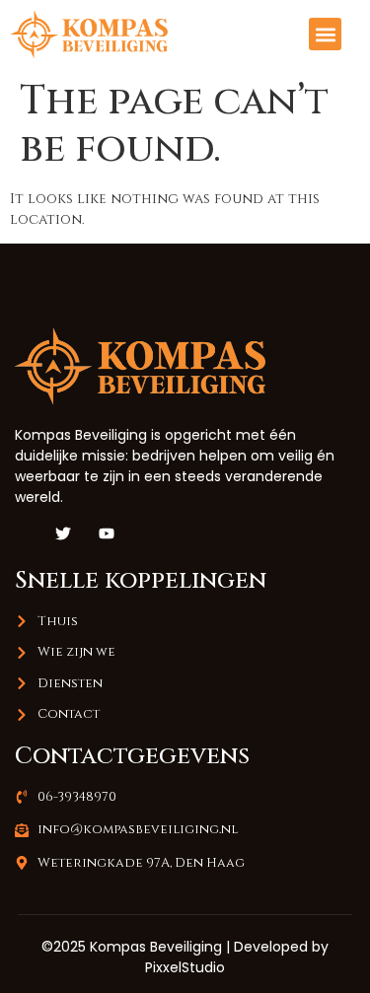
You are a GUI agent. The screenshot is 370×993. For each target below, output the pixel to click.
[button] (325, 34)
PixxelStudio (185, 967)
